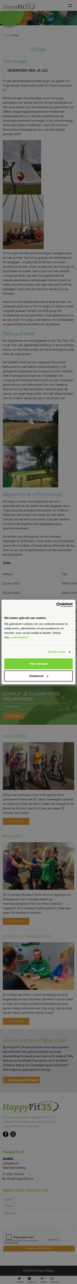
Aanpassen (36, 675)
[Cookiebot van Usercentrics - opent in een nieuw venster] (56, 604)
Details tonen (56, 651)
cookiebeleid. (19, 637)
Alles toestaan (38, 663)
